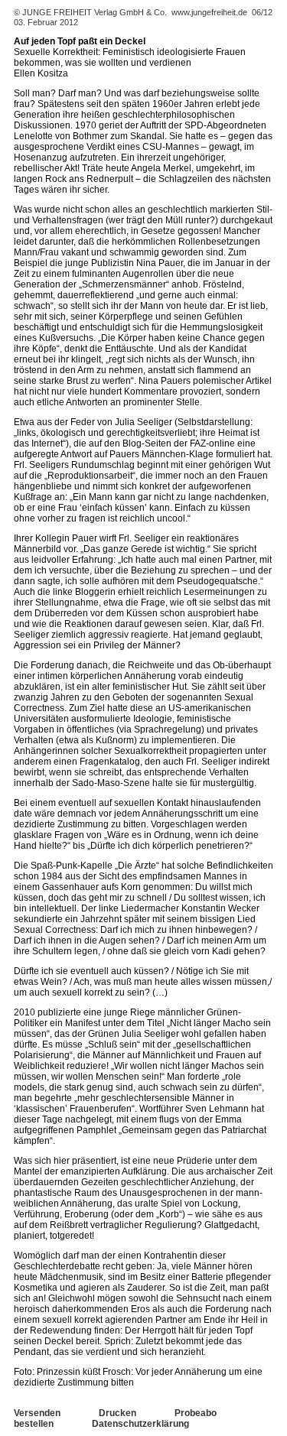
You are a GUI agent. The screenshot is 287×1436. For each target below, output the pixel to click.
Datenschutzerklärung (140, 1423)
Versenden (37, 1413)
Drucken (117, 1413)
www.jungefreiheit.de (209, 12)
